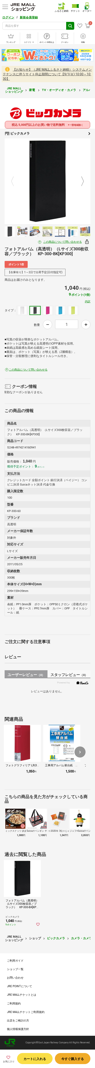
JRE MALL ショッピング (14, 90)
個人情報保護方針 (18, 1029)
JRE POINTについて (19, 986)
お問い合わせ (15, 977)
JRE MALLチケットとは (21, 994)
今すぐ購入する (72, 1059)
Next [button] (80, 181)
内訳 (87, 301)
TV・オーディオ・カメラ (59, 90)
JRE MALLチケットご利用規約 (26, 1012)
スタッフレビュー (69, 675)
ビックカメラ (20, 133)
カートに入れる (35, 1059)
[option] (47, 181)
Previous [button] (15, 181)
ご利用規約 (14, 1003)
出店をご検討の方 (18, 1020)
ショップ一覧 (15, 969)
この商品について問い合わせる (62, 241)
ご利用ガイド (15, 960)
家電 (32, 90)
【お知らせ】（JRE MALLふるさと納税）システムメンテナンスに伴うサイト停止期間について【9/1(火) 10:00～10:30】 (47, 74)
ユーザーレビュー (26, 675)
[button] (80, 752)
